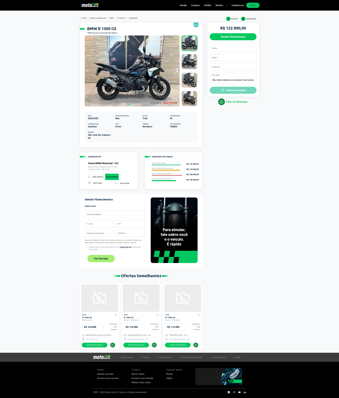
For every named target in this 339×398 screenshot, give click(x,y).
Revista (219, 5)
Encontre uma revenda (108, 378)
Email (214, 58)
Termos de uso (125, 247)
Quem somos (127, 357)
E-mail (89, 224)
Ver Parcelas (101, 258)
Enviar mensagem (236, 90)
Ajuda (237, 357)
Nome (214, 48)
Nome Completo (94, 214)
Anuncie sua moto (105, 374)
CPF (119, 224)
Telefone (122, 233)
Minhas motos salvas (141, 382)
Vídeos (169, 378)
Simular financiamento (94, 345)
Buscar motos (138, 374)
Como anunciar (219, 357)
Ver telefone (112, 177)
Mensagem (216, 75)
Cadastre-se (238, 5)
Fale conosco (165, 357)
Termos (146, 357)
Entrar (253, 5)
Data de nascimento (95, 233)
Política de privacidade (191, 357)
